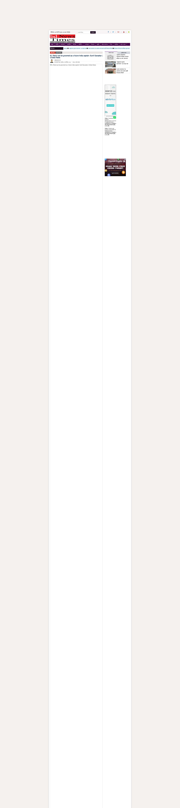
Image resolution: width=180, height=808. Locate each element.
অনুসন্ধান (93, 32)
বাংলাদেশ (63, 44)
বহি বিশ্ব (74, 44)
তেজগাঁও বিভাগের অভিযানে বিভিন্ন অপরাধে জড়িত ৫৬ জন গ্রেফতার (122, 56)
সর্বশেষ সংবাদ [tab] (111, 52)
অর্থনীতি (80, 44)
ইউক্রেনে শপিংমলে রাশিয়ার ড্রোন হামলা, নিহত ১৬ (103, 48)
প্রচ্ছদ (52, 44)
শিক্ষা (111, 44)
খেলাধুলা (87, 44)
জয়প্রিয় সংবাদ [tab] (123, 52)
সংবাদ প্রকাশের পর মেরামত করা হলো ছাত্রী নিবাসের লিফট (79, 48)
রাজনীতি (69, 44)
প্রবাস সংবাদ (123, 44)
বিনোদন (92, 44)
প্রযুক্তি (98, 44)
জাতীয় (57, 44)
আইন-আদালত (105, 44)
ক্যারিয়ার (116, 44)
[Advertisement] (90, 20)
